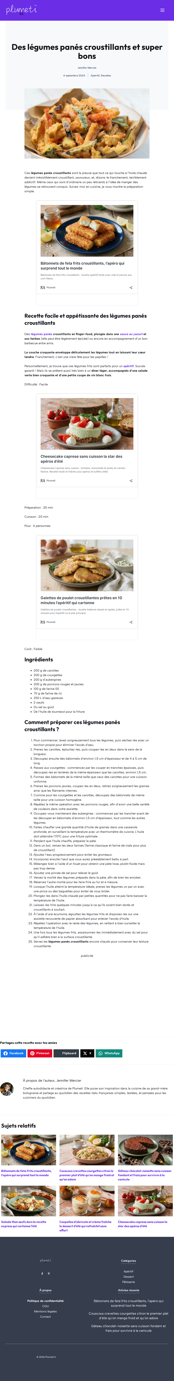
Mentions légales (45, 1311)
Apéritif (128, 1271)
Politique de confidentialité (45, 1301)
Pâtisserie (128, 1282)
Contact (45, 1316)
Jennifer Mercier (87, 67)
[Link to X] (42, 1273)
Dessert (129, 1276)
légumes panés (41, 334)
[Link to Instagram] (49, 1273)
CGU (45, 1306)
